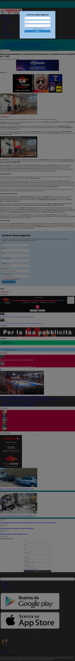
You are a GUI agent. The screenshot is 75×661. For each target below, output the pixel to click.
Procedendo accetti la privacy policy (38, 28)
